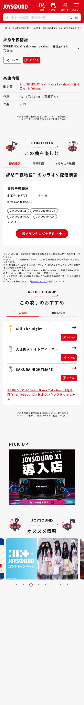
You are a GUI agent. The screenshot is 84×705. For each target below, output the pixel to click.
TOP (5, 27)
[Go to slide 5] (45, 584)
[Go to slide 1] (16, 584)
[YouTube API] (39, 281)
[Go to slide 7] (60, 584)
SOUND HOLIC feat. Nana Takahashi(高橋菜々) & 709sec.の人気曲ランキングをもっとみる (41, 394)
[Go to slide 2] (23, 584)
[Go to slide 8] (67, 584)
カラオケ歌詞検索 (20, 27)
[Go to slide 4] (38, 584)
